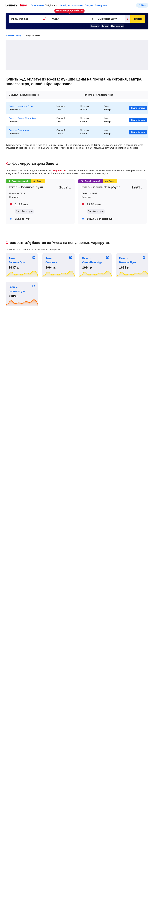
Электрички (101, 5)
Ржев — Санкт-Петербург (22, 118)
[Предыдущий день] (92, 19)
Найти (138, 19)
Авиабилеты (37, 5)
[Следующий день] (127, 19)
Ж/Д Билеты (51, 5)
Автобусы (65, 5)
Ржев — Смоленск (19, 130)
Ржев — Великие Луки (21, 106)
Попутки (89, 5)
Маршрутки (77, 5)
